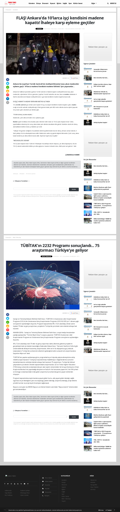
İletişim (46, 496)
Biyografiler (93, 485)
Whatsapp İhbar (25, 493)
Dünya (38, 3)
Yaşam (64, 501)
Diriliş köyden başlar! (100, 122)
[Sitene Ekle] (28, 484)
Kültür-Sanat (77, 3)
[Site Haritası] (25, 484)
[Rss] (22, 484)
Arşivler (47, 488)
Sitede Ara (93, 480)
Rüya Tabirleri (94, 487)
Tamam (109, 510)
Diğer (93, 3)
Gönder (74, 189)
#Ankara (15, 174)
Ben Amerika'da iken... (101, 78)
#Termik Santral (30, 174)
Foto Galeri (48, 478)
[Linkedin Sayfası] (18, 484)
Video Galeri (48, 481)
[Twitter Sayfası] (8, 484)
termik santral (21, 105)
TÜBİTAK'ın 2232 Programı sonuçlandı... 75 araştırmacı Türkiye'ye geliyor (103, 205)
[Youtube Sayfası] (15, 484)
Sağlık (65, 3)
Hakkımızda (8, 490)
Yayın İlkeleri (8, 493)
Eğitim (59, 3)
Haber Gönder (24, 495)
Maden (15, 122)
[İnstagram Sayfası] (12, 484)
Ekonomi (45, 3)
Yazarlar (47, 485)
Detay (102, 510)
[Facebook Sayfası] (5, 484)
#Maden (22, 174)
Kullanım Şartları (25, 490)
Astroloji (92, 489)
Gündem (32, 3)
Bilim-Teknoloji (17, 237)
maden (66, 94)
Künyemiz (48, 492)
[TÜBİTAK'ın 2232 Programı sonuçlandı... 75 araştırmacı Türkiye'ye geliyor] (43, 285)
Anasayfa (8, 10)
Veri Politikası (8, 495)
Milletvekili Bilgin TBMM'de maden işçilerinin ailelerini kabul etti (102, 221)
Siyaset (52, 3)
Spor (70, 3)
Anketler (92, 482)
